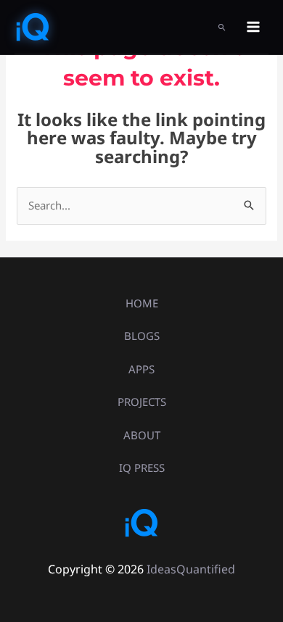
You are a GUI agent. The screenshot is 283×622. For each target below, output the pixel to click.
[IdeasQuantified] (33, 27)
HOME (142, 303)
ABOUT (141, 435)
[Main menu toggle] (253, 27)
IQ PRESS (142, 467)
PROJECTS (142, 401)
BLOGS (142, 335)
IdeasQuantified (191, 569)
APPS (141, 369)
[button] (222, 27)
